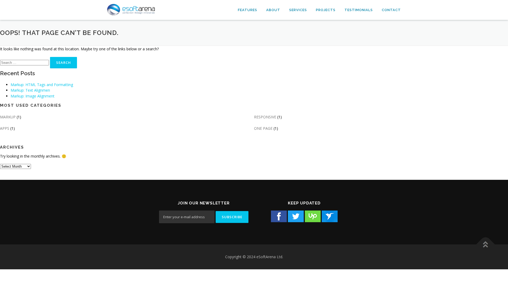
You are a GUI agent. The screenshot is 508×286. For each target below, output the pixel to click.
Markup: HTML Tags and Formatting (42, 84)
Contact (391, 10)
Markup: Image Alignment (33, 96)
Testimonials (358, 10)
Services (298, 10)
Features (247, 10)
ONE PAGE (263, 128)
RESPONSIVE (265, 116)
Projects (325, 10)
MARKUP (8, 116)
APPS (4, 128)
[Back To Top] (485, 244)
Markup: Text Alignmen (30, 90)
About (273, 10)
